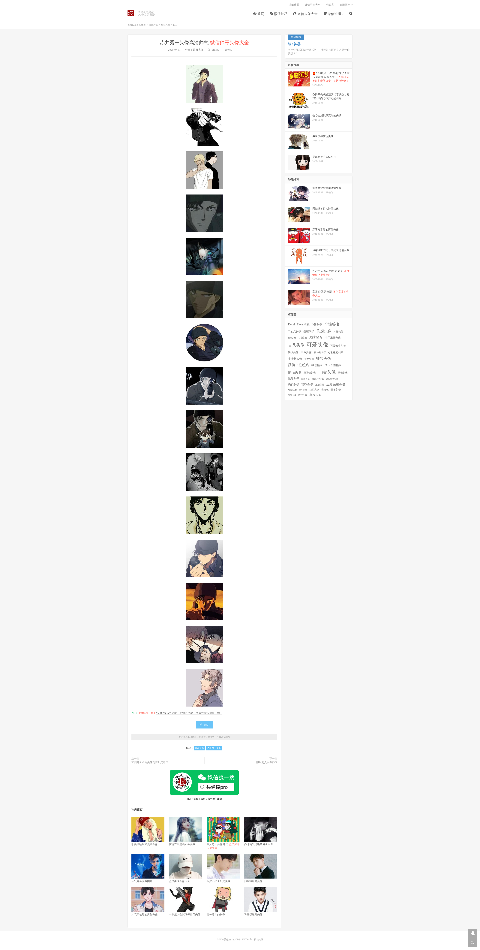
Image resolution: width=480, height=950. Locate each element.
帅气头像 (323, 358)
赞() (206, 724)
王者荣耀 (319, 385)
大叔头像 (306, 352)
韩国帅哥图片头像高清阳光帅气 (149, 762)
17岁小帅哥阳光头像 (218, 881)
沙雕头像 (305, 379)
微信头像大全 (307, 14)
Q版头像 (317, 324)
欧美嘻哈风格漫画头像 (144, 844)
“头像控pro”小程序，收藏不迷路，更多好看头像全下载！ (189, 713)
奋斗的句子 (320, 352)
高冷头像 (315, 395)
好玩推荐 (345, 4)
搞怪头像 (343, 372)
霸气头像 (302, 395)
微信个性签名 (298, 365)
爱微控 (131, 13)
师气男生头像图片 (141, 881)
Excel (291, 324)
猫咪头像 (307, 384)
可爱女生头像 (338, 345)
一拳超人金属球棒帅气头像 (184, 914)
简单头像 (303, 390)
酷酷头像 (292, 395)
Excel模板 (303, 324)
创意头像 (292, 338)
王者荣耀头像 (336, 384)
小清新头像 (295, 358)
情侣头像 (295, 372)
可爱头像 (317, 345)
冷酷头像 (338, 331)
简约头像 (314, 389)
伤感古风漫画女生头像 (182, 844)
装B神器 (294, 4)
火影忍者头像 (332, 379)
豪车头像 (336, 389)
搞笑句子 (293, 378)
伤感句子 (308, 331)
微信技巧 (280, 14)
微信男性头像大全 (179, 881)
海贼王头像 (318, 379)
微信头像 (153, 24)
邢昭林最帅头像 (253, 881)
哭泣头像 (293, 352)
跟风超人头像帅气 (266, 762)
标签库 (330, 4)
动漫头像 (302, 337)
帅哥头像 (165, 24)
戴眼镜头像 (310, 372)
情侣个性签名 (333, 365)
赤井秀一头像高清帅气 (204, 42)
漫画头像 (199, 748)
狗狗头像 (293, 384)
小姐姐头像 (335, 352)
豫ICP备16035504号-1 (243, 939)
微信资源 (334, 14)
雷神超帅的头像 (216, 914)
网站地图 (258, 939)
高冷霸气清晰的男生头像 (258, 844)
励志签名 (316, 337)
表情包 (324, 389)
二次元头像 (294, 331)
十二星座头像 (333, 337)
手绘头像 (327, 371)
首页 (260, 14)
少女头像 (309, 358)
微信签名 (317, 365)
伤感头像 (324, 331)
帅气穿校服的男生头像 (144, 914)
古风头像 (296, 345)
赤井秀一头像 (214, 748)
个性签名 (332, 324)
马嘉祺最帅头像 (253, 914)
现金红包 (292, 390)
